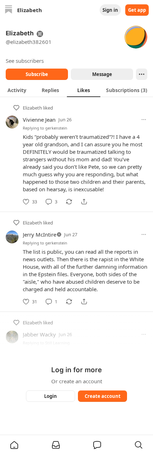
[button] (14, 445)
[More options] (143, 119)
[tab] (16, 90)
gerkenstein (56, 128)
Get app (137, 10)
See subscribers (25, 60)
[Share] (84, 201)
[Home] (8, 10)
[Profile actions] (141, 74)
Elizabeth (32, 108)
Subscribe (37, 74)
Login (50, 396)
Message (102, 74)
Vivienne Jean (39, 119)
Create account (103, 396)
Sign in (110, 10)
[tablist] (76, 90)
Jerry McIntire (39, 234)
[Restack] (69, 201)
